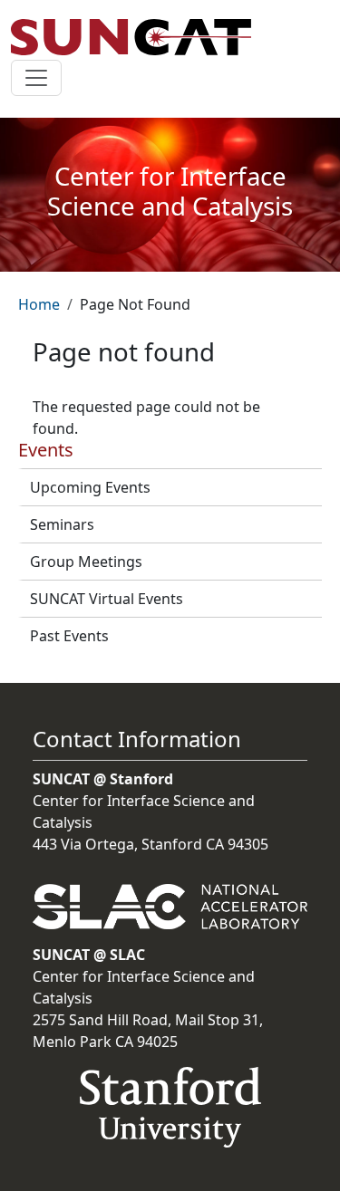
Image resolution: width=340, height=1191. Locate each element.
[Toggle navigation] (36, 78)
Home (39, 304)
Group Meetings (86, 561)
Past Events (69, 636)
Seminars (62, 524)
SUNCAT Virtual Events (106, 599)
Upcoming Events (90, 487)
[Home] (138, 37)
